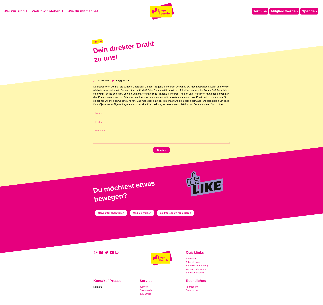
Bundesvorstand (195, 272)
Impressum (192, 286)
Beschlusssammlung (197, 265)
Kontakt (97, 286)
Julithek (144, 286)
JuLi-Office (145, 294)
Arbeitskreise (193, 262)
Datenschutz (193, 290)
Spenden (191, 258)
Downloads (146, 290)
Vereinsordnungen (196, 269)
